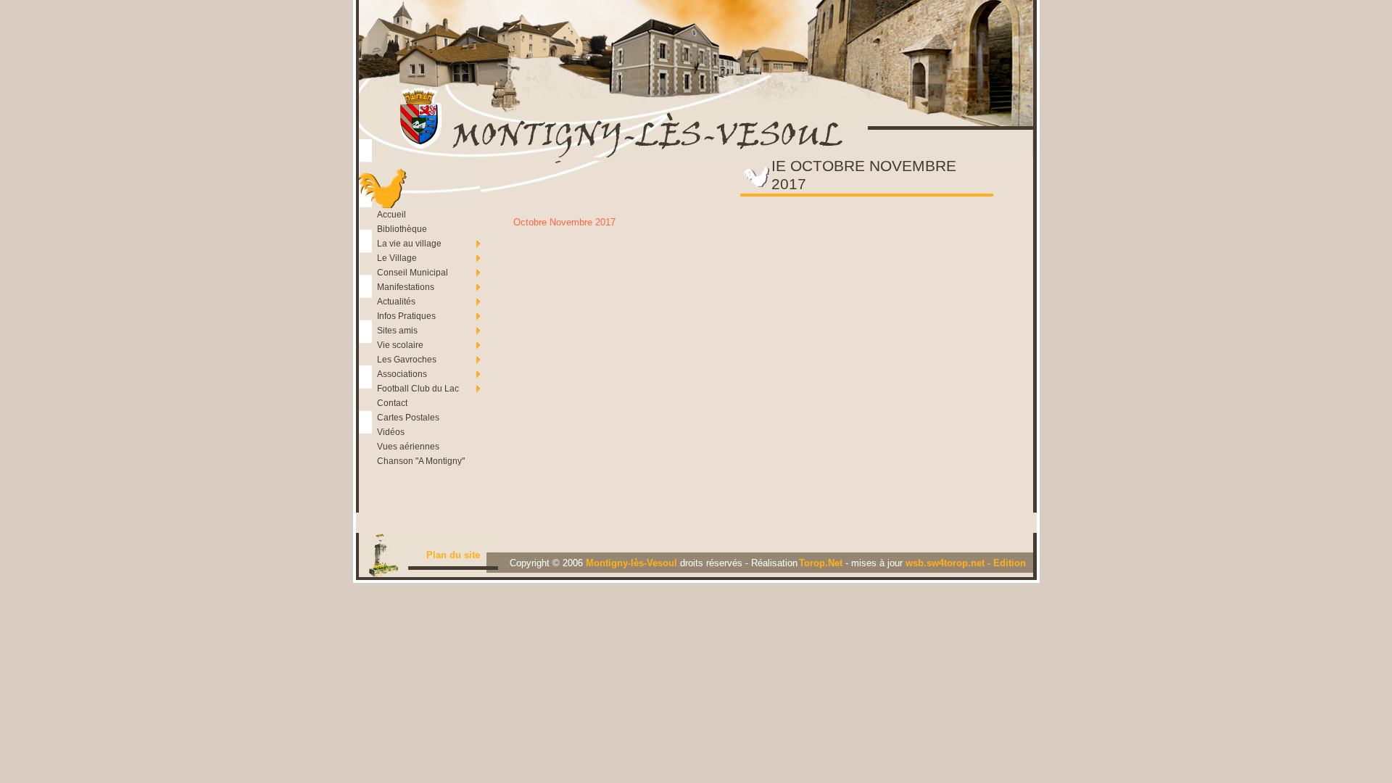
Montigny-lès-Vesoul (633, 563)
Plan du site (453, 555)
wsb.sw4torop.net (946, 563)
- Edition (1006, 563)
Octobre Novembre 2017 (564, 222)
